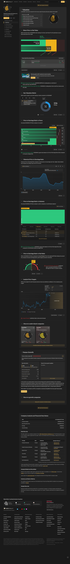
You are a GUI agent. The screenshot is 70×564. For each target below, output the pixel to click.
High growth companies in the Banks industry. (43, 401)
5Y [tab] (62, 166)
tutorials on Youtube (40, 473)
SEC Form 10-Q (56, 443)
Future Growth (8, 24)
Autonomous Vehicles (18, 524)
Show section (24, 391)
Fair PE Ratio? (42, 256)
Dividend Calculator (39, 522)
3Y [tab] (60, 166)
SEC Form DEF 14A (57, 458)
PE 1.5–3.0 (31, 226)
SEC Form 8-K (56, 460)
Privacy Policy (57, 542)
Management (8, 31)
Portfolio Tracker (39, 516)
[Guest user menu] (65, 2)
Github (27, 482)
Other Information (8, 34)
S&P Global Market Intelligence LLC (47, 434)
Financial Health (8, 27)
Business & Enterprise (61, 532)
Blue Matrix (56, 448)
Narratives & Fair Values (40, 520)
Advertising (59, 518)
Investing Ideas (49, 522)
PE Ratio (55, 105)
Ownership (7, 33)
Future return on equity (26, 373)
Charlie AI (59, 534)
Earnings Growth (63, 128)
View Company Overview (43, 5)
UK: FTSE (5, 518)
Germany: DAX (6, 531)
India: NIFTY (6, 522)
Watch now (33, 77)
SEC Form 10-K (56, 442)
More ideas (16, 531)
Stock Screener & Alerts (40, 518)
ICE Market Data (57, 450)
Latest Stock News (50, 516)
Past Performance (9, 25)
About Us (59, 520)
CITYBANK (24, 234)
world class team (31, 475)
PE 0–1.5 (24, 226)
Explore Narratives (54, 315)
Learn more (45, 465)
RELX (26, 527)
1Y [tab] (58, 166)
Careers (58, 524)
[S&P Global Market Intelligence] (50, 502)
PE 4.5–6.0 (45, 226)
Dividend (7, 29)
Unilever (26, 522)
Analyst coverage (25, 376)
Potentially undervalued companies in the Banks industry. (43, 345)
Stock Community (8, 36)
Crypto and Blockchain (18, 527)
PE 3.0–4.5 (38, 226)
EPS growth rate (34, 367)
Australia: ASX (6, 520)
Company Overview (8, 20)
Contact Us (59, 522)
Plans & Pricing (60, 516)
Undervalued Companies (18, 516)
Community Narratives (50, 524)
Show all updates (52, 378)
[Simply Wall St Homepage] (8, 2)
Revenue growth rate (25, 371)
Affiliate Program (60, 530)
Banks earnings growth (26, 369)
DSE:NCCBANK (25, 192)
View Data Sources (50, 509)
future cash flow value (27, 84)
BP (25, 529)
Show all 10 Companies (43, 238)
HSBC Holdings (27, 518)
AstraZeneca (27, 516)
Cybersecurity (16, 529)
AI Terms (61, 542)
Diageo (26, 524)
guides (22, 473)
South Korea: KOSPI (7, 529)
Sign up (63, 1)
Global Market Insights (50, 518)
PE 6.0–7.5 (52, 226)
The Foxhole (49, 520)
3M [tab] (56, 166)
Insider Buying (16, 520)
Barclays (26, 531)
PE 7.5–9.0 (59, 226)
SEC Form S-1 (56, 451)
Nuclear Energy (17, 522)
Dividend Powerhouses (18, 518)
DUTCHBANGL (24, 236)
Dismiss (37, 77)
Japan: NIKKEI (6, 527)
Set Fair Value (61, 58)
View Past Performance (44, 407)
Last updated (24, 378)
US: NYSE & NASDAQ (7, 516)
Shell (26, 520)
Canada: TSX (6, 524)
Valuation (7, 22)
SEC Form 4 (56, 453)
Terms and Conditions (50, 542)
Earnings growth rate (26, 367)
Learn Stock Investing (61, 528)
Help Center (59, 526)
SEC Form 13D (56, 454)
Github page (53, 471)
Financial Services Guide (51, 544)
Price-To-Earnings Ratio (28, 103)
